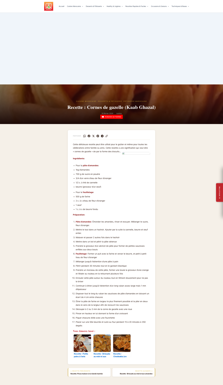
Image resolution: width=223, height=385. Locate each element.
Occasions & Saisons (159, 6)
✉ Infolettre (219, 192)
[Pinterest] (98, 136)
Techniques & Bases (179, 6)
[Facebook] (89, 136)
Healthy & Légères (114, 6)
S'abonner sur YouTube (113, 117)
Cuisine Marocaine (74, 6)
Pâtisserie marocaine (135, 101)
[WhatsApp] (84, 136)
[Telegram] (102, 136)
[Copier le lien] (106, 136)
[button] (82, 6)
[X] (93, 136)
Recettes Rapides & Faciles (135, 6)
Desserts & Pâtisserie (94, 6)
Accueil (61, 6)
